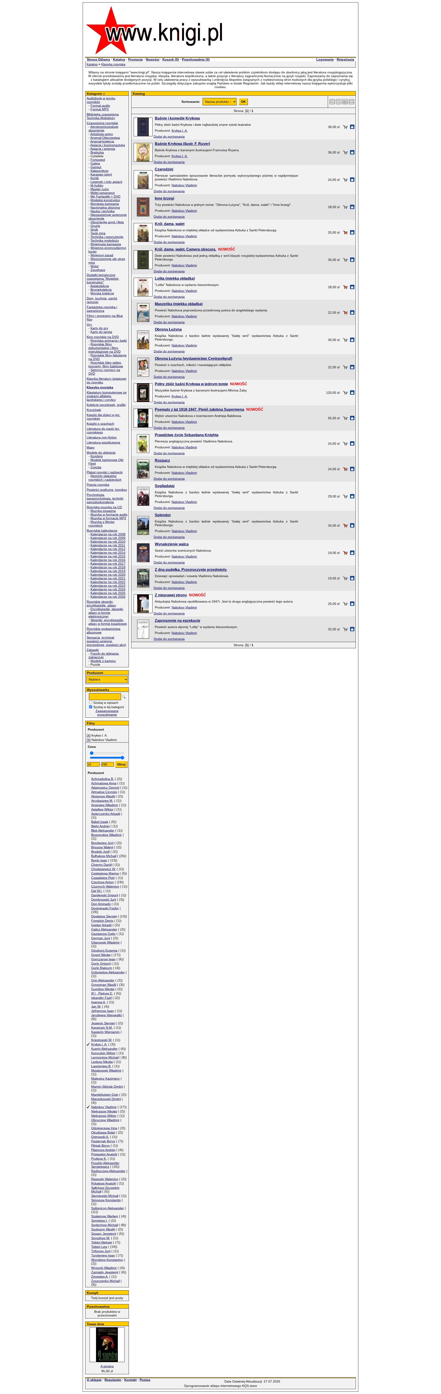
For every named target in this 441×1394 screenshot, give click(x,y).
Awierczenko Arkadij (105, 814)
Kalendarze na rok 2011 (107, 545)
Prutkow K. (99, 1158)
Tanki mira (97, 233)
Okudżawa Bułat (103, 1132)
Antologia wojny (101, 134)
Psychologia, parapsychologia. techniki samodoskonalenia (105, 498)
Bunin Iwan (99, 860)
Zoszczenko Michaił (105, 1281)
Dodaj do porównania (169, 136)
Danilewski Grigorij (104, 895)
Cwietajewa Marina (105, 873)
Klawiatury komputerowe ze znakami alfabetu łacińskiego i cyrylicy (107, 396)
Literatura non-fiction (102, 437)
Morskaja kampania (104, 204)
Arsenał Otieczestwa (105, 138)
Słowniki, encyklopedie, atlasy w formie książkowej (107, 622)
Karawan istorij (101, 174)
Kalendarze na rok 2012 (107, 549)
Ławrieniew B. (101, 1066)
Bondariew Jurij (102, 843)
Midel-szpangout (102, 193)
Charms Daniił (101, 864)
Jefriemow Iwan (102, 1011)
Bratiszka (97, 152)
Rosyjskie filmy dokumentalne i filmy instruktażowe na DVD (104, 347)
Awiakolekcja (99, 286)
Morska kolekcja (102, 293)
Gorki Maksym (101, 968)
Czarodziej (164, 169)
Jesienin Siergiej (103, 1023)
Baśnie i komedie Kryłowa (177, 118)
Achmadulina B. (102, 779)
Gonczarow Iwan (103, 959)
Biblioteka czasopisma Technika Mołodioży (103, 116)
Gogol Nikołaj (100, 955)
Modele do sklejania (101, 452)
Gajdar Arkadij (101, 925)
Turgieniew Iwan (103, 1255)
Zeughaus (97, 270)
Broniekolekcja (101, 289)
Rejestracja (345, 59)
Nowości (152, 59)
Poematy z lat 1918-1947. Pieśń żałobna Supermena (199, 409)
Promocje (135, 59)
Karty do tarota (101, 332)
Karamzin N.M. (102, 1027)
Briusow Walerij (102, 847)
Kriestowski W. (101, 1040)
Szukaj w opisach (105, 702)
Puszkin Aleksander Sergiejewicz (105, 1164)
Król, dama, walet (169, 224)
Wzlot (94, 266)
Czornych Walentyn (105, 886)
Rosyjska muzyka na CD (104, 507)
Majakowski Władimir (106, 1070)
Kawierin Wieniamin (105, 1032)
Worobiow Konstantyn (107, 1260)
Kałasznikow (99, 171)
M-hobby (96, 185)
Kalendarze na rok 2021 (107, 578)
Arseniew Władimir (104, 805)
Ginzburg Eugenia (104, 950)
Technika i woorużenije (106, 237)
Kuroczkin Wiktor (103, 1053)
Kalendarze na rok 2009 (107, 538)
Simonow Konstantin (106, 1200)
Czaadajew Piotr (103, 878)
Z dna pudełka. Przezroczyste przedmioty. (191, 570)
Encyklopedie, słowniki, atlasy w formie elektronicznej (106, 612)
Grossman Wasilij (103, 984)
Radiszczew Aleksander (108, 1171)
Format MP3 (99, 109)
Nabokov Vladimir (104, 1107)
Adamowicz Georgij (105, 787)
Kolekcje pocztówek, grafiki (106, 405)
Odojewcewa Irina (104, 1128)
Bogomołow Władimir (106, 835)
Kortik (94, 178)
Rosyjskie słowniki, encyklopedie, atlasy (101, 603)
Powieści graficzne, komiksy (107, 490)
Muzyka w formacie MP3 (108, 518)
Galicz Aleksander (104, 929)
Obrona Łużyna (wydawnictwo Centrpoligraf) (193, 358)
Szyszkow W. (100, 1238)
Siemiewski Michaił (104, 1196)
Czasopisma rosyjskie (102, 123)
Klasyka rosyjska (113, 64)
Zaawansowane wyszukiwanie (107, 712)
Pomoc (145, 1380)
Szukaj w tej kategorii (108, 707)
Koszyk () (170, 59)
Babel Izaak (99, 822)
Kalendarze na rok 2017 (107, 563)
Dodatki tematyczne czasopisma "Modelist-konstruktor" (103, 278)
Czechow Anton (102, 882)
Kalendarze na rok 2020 (107, 574)
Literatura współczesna (103, 442)
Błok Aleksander (102, 830)
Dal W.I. (96, 891)
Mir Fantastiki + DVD (105, 196)
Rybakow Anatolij (103, 1183)
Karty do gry (99, 328)
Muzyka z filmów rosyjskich (101, 523)
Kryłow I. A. (99, 1044)
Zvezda (95, 467)
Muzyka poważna (103, 511)
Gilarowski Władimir (105, 942)
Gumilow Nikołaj (102, 989)
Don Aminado (101, 904)
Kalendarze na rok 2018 (107, 567)
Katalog (119, 59)
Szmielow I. (99, 1220)
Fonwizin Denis (102, 920)
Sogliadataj (164, 486)
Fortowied (97, 160)
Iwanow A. (98, 1002)
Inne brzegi (164, 198)
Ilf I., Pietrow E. (102, 993)
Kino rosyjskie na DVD (103, 337)
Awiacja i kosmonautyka (107, 145)
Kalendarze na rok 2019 (107, 571)
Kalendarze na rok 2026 (107, 596)
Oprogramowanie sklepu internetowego (212, 1386)
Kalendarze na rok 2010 (107, 541)
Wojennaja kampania (105, 244)
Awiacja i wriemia (102, 149)
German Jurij (100, 938)
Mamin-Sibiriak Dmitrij (107, 1086)
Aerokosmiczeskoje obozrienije (103, 128)
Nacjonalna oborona (105, 207)
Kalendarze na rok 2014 (107, 552)
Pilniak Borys (100, 1145)
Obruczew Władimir (105, 1120)
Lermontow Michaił (105, 1057)
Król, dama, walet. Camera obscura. (185, 249)
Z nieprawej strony (171, 595)
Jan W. (96, 1006)
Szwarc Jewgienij (103, 1233)
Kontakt (130, 1380)
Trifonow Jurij (100, 1251)
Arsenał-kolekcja (102, 141)
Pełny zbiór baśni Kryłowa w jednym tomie (191, 384)
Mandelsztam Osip (104, 1094)
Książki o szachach (100, 423)
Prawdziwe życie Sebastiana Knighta (186, 435)
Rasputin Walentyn (104, 1179)
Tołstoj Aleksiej (101, 1242)
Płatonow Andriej (103, 1150)
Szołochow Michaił (104, 1225)
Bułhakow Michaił (103, 856)
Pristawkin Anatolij (104, 1154)
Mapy (91, 447)
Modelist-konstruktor (105, 200)
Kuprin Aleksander (104, 1048)
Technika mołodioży (104, 240)
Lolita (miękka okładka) (175, 278)
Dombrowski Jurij (103, 899)
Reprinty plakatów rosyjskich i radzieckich (105, 477)
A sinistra (107, 1366)
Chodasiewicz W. (103, 869)
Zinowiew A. (99, 1276)
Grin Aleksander (102, 980)
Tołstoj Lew (99, 1247)
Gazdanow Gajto (103, 934)
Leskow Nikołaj (102, 1062)
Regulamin (113, 1380)
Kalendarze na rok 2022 (107, 582)
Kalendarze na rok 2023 (107, 585)
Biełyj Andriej (100, 826)
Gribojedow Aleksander (108, 972)
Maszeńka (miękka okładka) (179, 304)
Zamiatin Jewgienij (104, 1272)
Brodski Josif (100, 851)
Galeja (95, 163)
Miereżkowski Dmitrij (106, 1099)
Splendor (163, 515)
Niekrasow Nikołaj (104, 1111)
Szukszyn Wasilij (103, 1229)
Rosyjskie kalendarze (102, 530)
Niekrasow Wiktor (103, 1115)
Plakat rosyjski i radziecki (105, 472)
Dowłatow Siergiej (104, 916)
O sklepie (94, 1380)
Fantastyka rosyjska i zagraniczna (102, 309)
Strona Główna (98, 59)
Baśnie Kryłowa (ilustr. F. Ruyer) (182, 144)
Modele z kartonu (103, 661)
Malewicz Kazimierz (105, 1078)
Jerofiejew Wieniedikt (106, 1015)
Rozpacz (162, 460)
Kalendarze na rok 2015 (107, 556)
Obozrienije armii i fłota (107, 222)
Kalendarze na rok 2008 (107, 534)
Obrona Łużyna (168, 329)
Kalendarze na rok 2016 (107, 560)
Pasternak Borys (103, 1141)
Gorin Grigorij (101, 963)
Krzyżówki (94, 410)
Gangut (95, 167)
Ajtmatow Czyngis (104, 792)
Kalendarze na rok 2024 (107, 589)
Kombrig (96, 456)
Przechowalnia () (196, 59)
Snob (94, 229)
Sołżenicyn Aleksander (107, 1208)
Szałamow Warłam (104, 1216)
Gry (89, 324)
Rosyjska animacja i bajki (108, 340)
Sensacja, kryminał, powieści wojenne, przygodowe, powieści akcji (106, 641)
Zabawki (93, 650)
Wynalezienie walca (172, 544)
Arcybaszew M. (102, 800)
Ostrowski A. (100, 1137)
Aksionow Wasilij (103, 796)
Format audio (100, 105)
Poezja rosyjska (98, 484)
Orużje (95, 226)
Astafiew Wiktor (102, 809)
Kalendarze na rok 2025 (107, 593)
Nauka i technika (102, 211)
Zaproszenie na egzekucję (177, 621)
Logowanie (325, 59)
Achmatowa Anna (103, 783)
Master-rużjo (99, 189)
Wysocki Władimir (104, 1268)
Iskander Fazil (101, 998)
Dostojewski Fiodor (105, 908)
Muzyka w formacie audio (108, 514)
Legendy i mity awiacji (106, 182)
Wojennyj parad (101, 255)
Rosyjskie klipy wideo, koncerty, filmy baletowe (105, 364)
